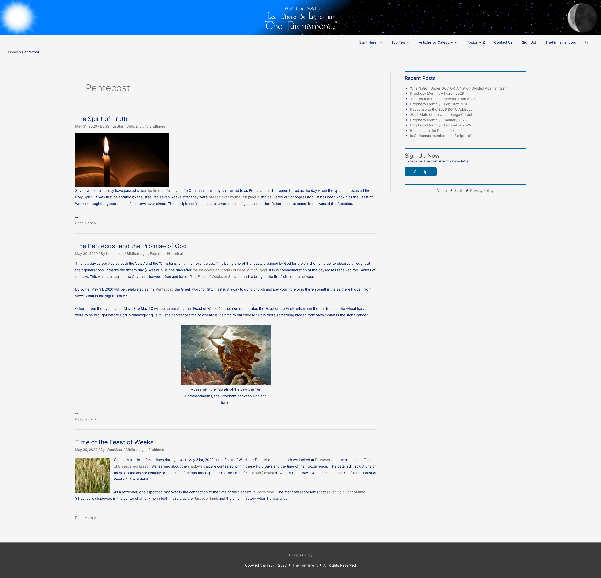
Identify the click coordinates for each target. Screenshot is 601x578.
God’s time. (267, 492)
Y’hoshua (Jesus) (260, 473)
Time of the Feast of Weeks (114, 442)
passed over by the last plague (234, 197)
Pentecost (164, 289)
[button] (587, 42)
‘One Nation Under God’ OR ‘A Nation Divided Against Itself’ (458, 88)
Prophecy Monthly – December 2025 (440, 125)
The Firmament (305, 565)
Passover (323, 459)
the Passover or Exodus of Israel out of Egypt (230, 270)
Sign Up (420, 172)
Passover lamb (206, 498)
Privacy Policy (481, 190)
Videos (443, 190)
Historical (175, 253)
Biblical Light (137, 126)
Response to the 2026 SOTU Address (441, 109)
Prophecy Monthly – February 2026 (439, 104)
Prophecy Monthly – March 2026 (437, 93)
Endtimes (157, 126)
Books (459, 190)
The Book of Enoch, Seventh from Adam (443, 99)
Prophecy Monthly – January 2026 (438, 120)
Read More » (85, 223)
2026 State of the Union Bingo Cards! (441, 114)
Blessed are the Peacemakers (435, 130)
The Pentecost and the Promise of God (131, 245)
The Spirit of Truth (101, 118)
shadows (195, 466)
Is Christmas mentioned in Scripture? (441, 135)
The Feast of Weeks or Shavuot (216, 276)
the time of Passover (164, 190)
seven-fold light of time (345, 492)
